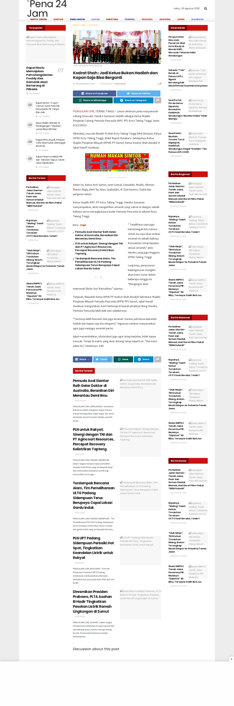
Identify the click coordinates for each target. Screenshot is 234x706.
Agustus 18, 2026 (178, 236)
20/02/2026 (80, 400)
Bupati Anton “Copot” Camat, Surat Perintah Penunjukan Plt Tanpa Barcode (48, 107)
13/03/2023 (106, 83)
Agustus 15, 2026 (178, 269)
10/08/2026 (33, 303)
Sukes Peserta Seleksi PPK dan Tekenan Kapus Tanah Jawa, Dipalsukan (50, 159)
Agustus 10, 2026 (178, 299)
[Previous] (95, 277)
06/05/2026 (176, 90)
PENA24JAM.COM (83, 111)
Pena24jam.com (85, 83)
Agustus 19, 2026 (178, 206)
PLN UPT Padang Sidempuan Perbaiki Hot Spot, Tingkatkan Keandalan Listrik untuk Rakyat (93, 548)
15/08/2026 (33, 273)
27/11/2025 (79, 454)
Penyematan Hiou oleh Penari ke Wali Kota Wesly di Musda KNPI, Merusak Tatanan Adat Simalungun (182, 46)
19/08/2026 (33, 210)
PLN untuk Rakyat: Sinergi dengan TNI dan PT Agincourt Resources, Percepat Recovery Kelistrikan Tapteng (99, 248)
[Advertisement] (95, 683)
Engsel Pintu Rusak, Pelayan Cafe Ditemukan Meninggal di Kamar (50, 143)
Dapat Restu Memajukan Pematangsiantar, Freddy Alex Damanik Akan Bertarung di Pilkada (39, 78)
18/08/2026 (33, 240)
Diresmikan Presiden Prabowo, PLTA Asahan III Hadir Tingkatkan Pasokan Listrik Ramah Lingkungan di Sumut (92, 601)
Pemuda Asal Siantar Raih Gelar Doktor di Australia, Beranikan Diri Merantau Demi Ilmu (96, 235)
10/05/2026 (175, 60)
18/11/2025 (79, 563)
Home (76, 25)
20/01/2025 (79, 616)
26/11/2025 (79, 513)
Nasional (93, 25)
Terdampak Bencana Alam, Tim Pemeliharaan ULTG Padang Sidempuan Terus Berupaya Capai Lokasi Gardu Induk (97, 263)
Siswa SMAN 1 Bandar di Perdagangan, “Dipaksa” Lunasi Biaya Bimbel (48, 126)
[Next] (101, 277)
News (83, 25)
